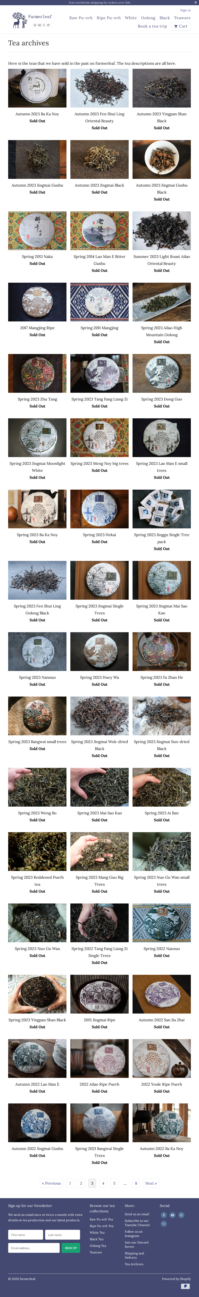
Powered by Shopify (176, 1279)
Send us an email (137, 1214)
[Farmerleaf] (31, 18)
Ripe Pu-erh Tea (101, 1226)
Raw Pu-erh (81, 18)
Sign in (185, 10)
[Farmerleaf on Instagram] (181, 1215)
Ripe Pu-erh (109, 18)
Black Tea (96, 1239)
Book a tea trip (152, 26)
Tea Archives (134, 1264)
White (131, 18)
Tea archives (28, 42)
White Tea (97, 1232)
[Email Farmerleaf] (164, 1224)
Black (165, 18)
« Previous (51, 1183)
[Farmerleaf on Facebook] (164, 1215)
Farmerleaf (27, 1279)
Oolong (148, 18)
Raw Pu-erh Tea (101, 1219)
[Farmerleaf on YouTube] (172, 1215)
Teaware (182, 18)
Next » (151, 1183)
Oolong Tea (98, 1246)
